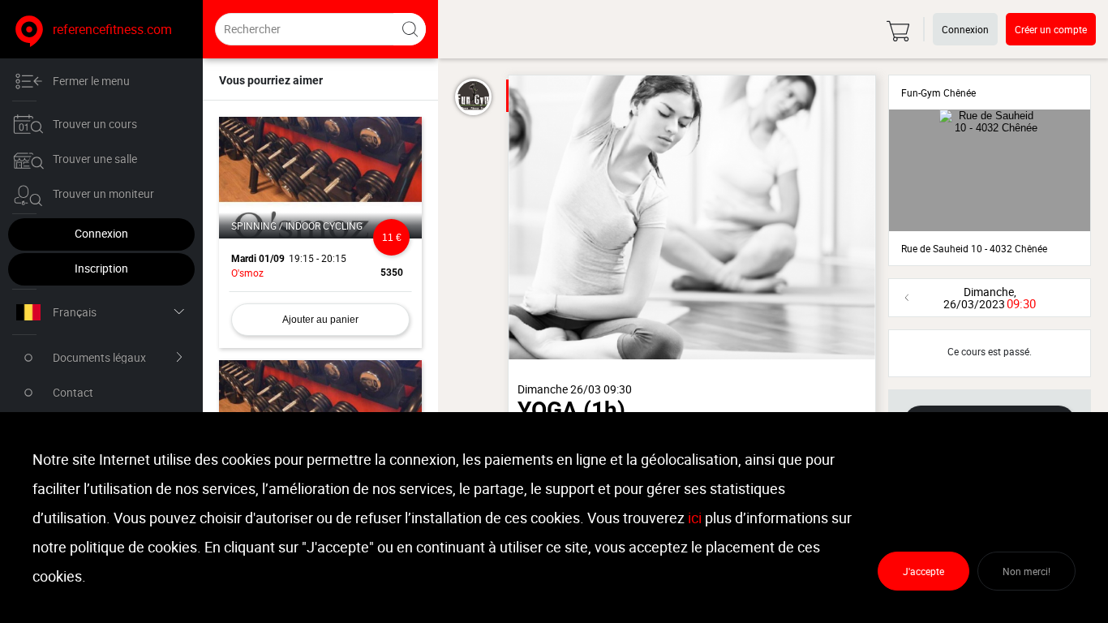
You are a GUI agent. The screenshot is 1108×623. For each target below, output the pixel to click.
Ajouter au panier (320, 319)
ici (695, 517)
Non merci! (1026, 571)
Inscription (101, 268)
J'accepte (923, 571)
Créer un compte (1051, 29)
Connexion (101, 233)
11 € (392, 237)
